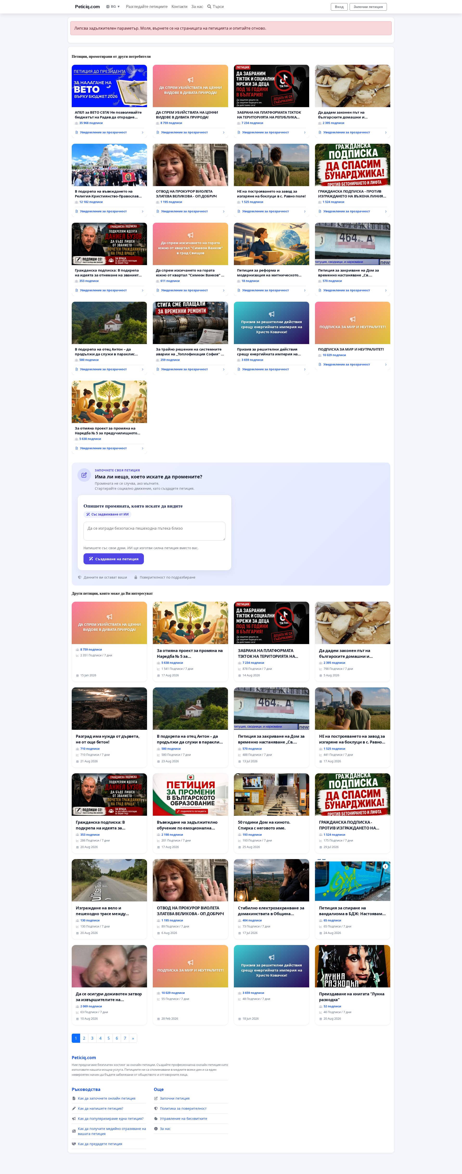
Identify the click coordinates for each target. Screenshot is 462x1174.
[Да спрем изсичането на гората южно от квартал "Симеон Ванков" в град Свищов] (190, 259)
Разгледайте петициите (147, 7)
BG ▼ (115, 6)
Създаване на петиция (117, 558)
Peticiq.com (87, 6)
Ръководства (86, 1089)
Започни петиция (368, 7)
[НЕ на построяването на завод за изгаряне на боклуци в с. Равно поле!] (271, 180)
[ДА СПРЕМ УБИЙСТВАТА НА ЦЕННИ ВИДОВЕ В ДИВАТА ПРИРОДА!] (190, 101)
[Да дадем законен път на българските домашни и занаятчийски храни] (352, 101)
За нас (197, 7)
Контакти (179, 7)
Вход (339, 7)
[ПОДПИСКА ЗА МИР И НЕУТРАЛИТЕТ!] (352, 336)
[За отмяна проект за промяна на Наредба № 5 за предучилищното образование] (109, 417)
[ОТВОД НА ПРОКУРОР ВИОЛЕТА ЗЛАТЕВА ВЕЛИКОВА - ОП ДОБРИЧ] (190, 180)
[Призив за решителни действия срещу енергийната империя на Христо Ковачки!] (271, 338)
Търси (218, 7)
